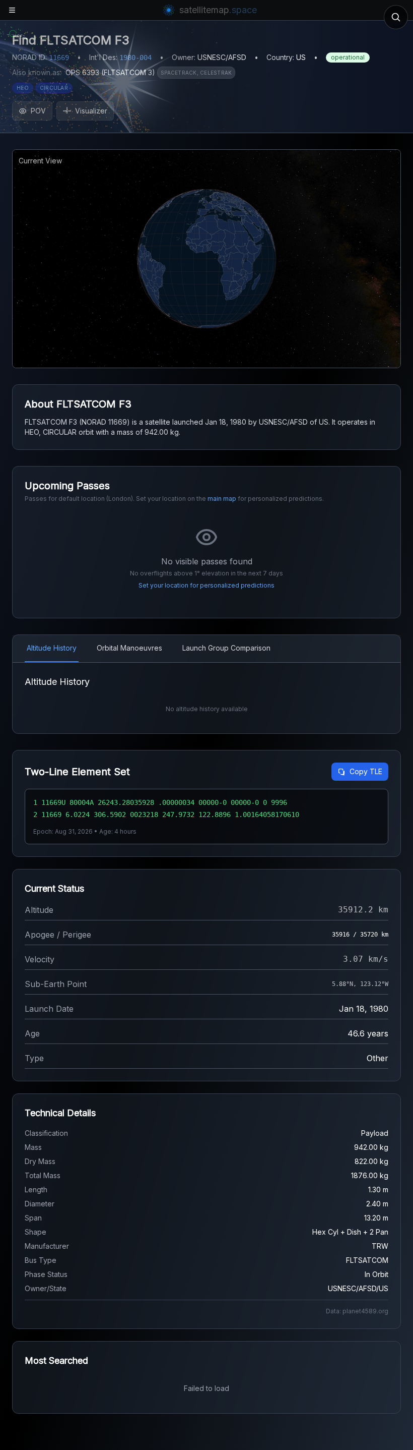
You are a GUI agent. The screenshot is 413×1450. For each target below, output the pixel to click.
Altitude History (52, 648)
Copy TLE (366, 771)
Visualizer (91, 110)
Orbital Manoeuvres (129, 648)
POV (38, 110)
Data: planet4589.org (357, 1311)
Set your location (163, 585)
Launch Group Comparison (226, 648)
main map (222, 498)
